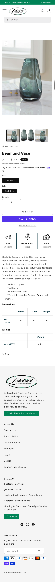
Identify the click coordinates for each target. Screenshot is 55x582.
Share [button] (7, 354)
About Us (9, 424)
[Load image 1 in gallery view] (13, 135)
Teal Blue (9, 191)
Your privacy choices (15, 467)
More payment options (27, 226)
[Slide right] (52, 136)
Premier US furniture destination (22, 413)
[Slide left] (3, 136)
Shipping (5, 163)
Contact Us (10, 430)
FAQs (43, 2)
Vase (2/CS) (10, 180)
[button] (4, 11)
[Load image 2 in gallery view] (27, 135)
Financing (9, 448)
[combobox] (27, 20)
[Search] (7, 20)
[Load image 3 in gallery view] (41, 135)
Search (7, 460)
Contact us (12, 516)
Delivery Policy (12, 442)
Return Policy (11, 436)
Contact (48, 2)
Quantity (6, 197)
